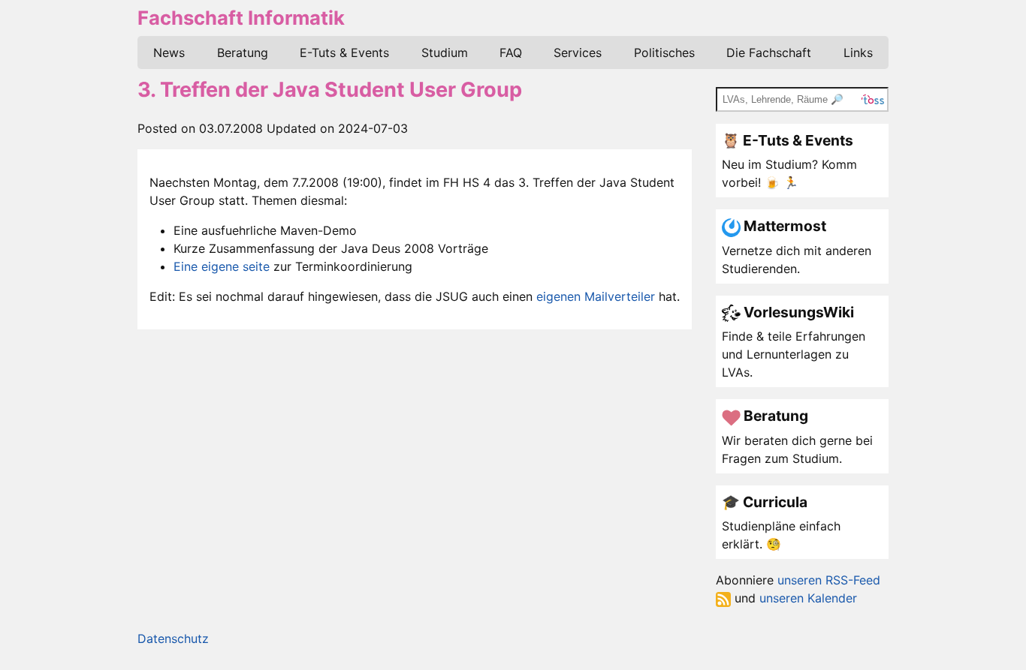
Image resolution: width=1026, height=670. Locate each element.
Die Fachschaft (768, 52)
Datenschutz (173, 638)
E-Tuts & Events (344, 52)
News (169, 52)
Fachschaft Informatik (241, 17)
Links (858, 52)
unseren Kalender (808, 597)
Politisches (664, 52)
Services (578, 52)
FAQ (510, 52)
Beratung (242, 52)
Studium (444, 52)
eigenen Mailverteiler (595, 296)
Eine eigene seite (222, 266)
